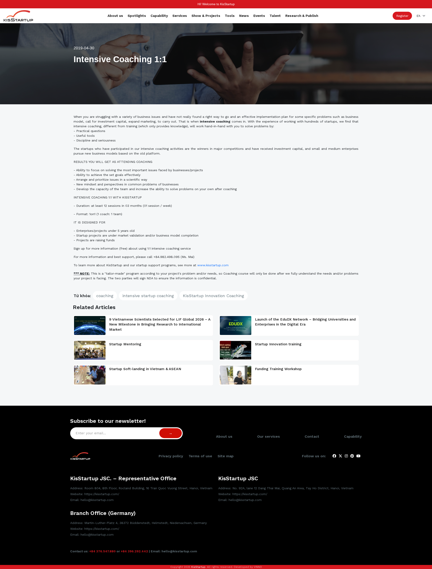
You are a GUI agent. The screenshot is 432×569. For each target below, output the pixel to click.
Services (179, 16)
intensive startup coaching (148, 295)
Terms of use (200, 456)
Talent (275, 16)
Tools (230, 16)
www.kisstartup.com (213, 265)
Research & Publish (301, 16)
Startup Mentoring (125, 344)
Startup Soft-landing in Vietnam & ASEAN (145, 369)
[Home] (18, 15)
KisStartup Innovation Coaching (213, 295)
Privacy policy (171, 456)
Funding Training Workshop (278, 369)
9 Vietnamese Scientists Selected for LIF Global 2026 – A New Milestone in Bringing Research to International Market (159, 324)
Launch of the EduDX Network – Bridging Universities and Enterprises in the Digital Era (305, 321)
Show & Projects (205, 16)
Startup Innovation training (278, 344)
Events (259, 16)
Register (402, 16)
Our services (268, 436)
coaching (104, 295)
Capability (159, 16)
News (244, 16)
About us (115, 16)
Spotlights (137, 16)
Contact (312, 436)
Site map (226, 456)
